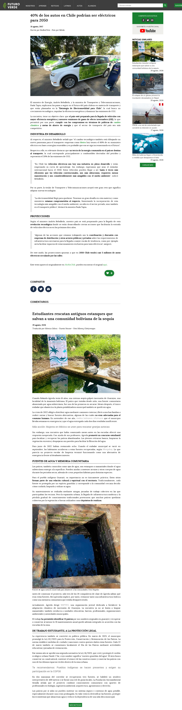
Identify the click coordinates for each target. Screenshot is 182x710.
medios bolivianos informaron (90, 418)
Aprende (42, 6)
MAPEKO (65, 605)
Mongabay (107, 449)
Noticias (55, 6)
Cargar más (147, 165)
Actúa (79, 6)
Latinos (67, 6)
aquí (105, 265)
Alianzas (92, 6)
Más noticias (75, 705)
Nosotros (30, 6)
